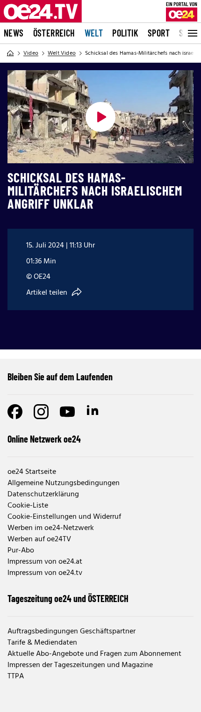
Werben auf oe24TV (39, 539)
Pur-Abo (20, 551)
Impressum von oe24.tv (44, 573)
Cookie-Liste (27, 506)
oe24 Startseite (31, 472)
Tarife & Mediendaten (42, 643)
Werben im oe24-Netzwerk (50, 528)
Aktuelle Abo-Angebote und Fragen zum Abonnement (94, 654)
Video (30, 53)
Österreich (54, 32)
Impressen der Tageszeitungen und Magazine (80, 665)
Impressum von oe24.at (44, 562)
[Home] (10, 53)
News (14, 32)
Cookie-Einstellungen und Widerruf (64, 517)
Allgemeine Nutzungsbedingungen (63, 483)
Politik (125, 32)
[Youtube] (67, 411)
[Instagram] (41, 411)
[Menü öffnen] (191, 33)
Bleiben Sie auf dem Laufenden (60, 376)
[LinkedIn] (93, 411)
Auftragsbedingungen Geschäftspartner (71, 631)
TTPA (15, 676)
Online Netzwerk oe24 (44, 438)
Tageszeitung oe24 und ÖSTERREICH (68, 598)
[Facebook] (14, 411)
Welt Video (62, 53)
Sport (159, 32)
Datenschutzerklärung (43, 494)
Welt (94, 32)
